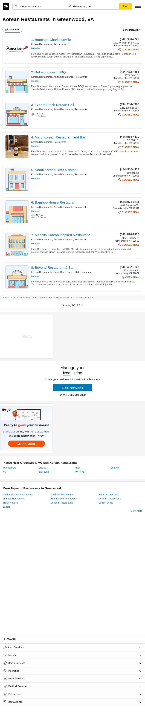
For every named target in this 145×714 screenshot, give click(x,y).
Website (35, 48)
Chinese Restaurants (14, 498)
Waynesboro (9, 467)
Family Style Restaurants (80, 272)
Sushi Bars (59, 272)
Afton (77, 467)
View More (136, 511)
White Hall (80, 471)
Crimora (115, 467)
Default (133, 29)
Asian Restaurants (63, 77)
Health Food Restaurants (64, 498)
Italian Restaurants (108, 494)
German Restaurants (109, 498)
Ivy (4, 471)
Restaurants (60, 44)
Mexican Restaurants (62, 494)
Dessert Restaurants (62, 502)
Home (6, 297)
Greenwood (25, 297)
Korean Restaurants (41, 44)
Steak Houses (10, 502)
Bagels (6, 506)
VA (14, 297)
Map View (14, 29)
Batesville (44, 471)
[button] (138, 6)
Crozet (42, 467)
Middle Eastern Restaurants (18, 494)
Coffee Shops (105, 502)
